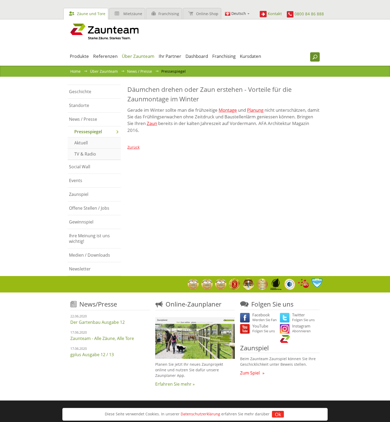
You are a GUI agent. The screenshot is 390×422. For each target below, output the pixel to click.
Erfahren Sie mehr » (175, 384)
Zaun (152, 123)
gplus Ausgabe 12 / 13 (92, 355)
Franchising (168, 13)
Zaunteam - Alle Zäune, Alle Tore (102, 338)
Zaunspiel (254, 347)
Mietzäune (132, 13)
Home (75, 71)
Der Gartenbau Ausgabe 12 (97, 322)
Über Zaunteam (104, 71)
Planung (255, 110)
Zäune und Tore (91, 13)
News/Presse (98, 304)
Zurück (133, 147)
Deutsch (238, 13)
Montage (228, 110)
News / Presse (139, 71)
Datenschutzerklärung (200, 413)
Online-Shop (207, 13)
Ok (278, 414)
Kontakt (275, 13)
